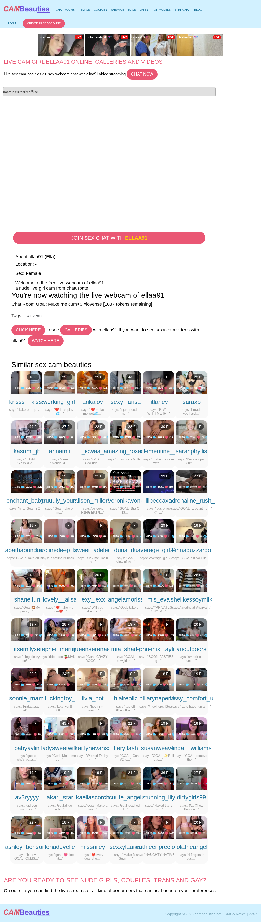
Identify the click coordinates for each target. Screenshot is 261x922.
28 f (132, 427)
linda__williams (192, 747)
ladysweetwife (60, 747)
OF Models (162, 9)
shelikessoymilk (191, 599)
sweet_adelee (92, 550)
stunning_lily (158, 797)
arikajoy (92, 401)
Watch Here (45, 341)
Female (84, 9)
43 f (66, 723)
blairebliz (125, 698)
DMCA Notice (235, 914)
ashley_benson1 (27, 846)
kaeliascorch (92, 797)
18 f (33, 377)
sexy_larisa (126, 401)
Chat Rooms (65, 10)
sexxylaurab (126, 846)
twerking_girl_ (59, 401)
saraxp (191, 401)
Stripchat (182, 9)
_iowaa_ (93, 451)
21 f (98, 476)
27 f (66, 427)
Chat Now (142, 74)
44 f (132, 377)
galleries (75, 330)
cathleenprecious (158, 846)
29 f (66, 377)
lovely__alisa (60, 599)
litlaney (158, 401)
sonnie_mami (27, 698)
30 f (164, 427)
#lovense (35, 316)
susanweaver (158, 747)
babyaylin (27, 747)
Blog (198, 9)
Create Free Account (44, 23)
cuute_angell (126, 797)
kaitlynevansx (93, 747)
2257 (253, 914)
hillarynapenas (158, 698)
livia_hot (93, 698)
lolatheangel (191, 846)
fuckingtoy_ (60, 698)
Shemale (117, 9)
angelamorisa (126, 599)
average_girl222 (158, 550)
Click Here (28, 330)
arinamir (60, 451)
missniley (92, 846)
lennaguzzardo (191, 550)
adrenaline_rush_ (191, 500)
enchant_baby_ (26, 500)
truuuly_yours (60, 500)
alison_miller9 (92, 500)
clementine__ (158, 451)
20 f (197, 624)
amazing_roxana (125, 451)
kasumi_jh (27, 451)
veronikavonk (125, 500)
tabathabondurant (26, 550)
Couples (100, 9)
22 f (197, 377)
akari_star (60, 797)
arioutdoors (191, 649)
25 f (98, 377)
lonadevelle (60, 846)
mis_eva (158, 599)
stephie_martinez (60, 649)
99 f (33, 427)
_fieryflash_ (125, 747)
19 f (66, 476)
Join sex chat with (109, 238)
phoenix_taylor (158, 649)
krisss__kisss (27, 401)
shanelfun (27, 599)
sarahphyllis (191, 451)
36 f (164, 773)
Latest (145, 9)
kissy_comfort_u (191, 698)
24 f (66, 674)
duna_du (125, 550)
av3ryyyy (27, 797)
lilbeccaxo (159, 500)
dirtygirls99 (191, 797)
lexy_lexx (92, 599)
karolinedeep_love (60, 550)
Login (12, 23)
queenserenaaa (92, 649)
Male (132, 9)
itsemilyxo (27, 649)
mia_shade (125, 649)
